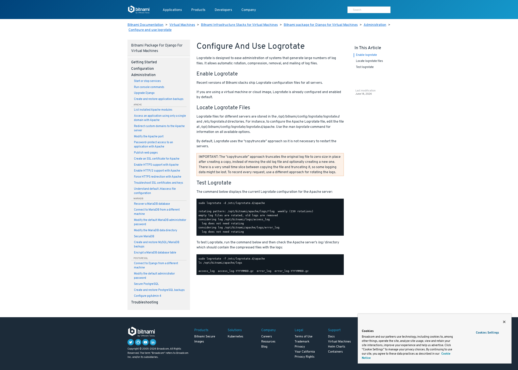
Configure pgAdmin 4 (147, 296)
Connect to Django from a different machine (156, 265)
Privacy (300, 347)
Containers (335, 352)
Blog (264, 347)
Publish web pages (146, 153)
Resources (268, 342)
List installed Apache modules (153, 110)
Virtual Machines (182, 25)
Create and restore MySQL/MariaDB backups (156, 244)
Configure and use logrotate (150, 30)
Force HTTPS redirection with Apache (157, 177)
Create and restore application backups (159, 99)
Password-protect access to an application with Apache (153, 144)
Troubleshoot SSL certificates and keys (158, 183)
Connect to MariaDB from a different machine (157, 212)
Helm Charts (336, 347)
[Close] (504, 321)
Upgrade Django (144, 93)
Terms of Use (303, 337)
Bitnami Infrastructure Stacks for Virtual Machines (239, 25)
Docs (331, 337)
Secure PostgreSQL (146, 284)
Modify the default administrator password (154, 276)
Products (198, 10)
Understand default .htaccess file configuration (155, 191)
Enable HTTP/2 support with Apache (157, 171)
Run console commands (149, 87)
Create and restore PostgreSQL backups (159, 290)
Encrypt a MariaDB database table (155, 252)
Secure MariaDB (144, 236)
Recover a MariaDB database (152, 204)
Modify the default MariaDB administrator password (160, 222)
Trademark (302, 342)
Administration (375, 25)
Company (248, 10)
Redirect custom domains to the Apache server (159, 128)
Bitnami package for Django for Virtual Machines (321, 25)
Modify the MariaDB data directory (155, 230)
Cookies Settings (487, 333)
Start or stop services (147, 81)
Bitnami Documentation (145, 25)
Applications (172, 10)
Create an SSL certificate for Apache (156, 159)
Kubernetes (235, 337)
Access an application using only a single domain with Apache (160, 118)
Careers (266, 337)
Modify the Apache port (148, 136)
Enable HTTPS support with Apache (156, 165)
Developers (223, 10)
